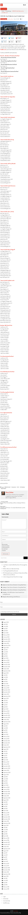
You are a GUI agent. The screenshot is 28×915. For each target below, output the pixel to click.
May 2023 (5, 704)
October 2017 (6, 846)
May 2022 (5, 730)
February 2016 (6, 886)
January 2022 (6, 738)
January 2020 (6, 789)
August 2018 (5, 825)
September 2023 (6, 696)
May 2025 (5, 654)
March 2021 (5, 759)
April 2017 (5, 859)
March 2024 (5, 683)
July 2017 (5, 853)
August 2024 (5, 673)
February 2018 (6, 838)
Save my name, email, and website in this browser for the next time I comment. (5, 547)
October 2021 (6, 745)
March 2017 (5, 861)
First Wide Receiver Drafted (7, 371)
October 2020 (6, 770)
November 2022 (6, 717)
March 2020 (5, 785)
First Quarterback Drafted (6, 356)
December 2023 (6, 690)
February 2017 (6, 863)
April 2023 (5, 707)
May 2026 (5, 628)
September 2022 (6, 721)
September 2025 (6, 645)
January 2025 (6, 662)
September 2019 (6, 798)
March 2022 (5, 734)
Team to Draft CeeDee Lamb (7, 280)
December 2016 (6, 867)
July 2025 (5, 649)
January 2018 (6, 840)
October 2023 (6, 694)
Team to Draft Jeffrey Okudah (7, 163)
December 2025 (6, 639)
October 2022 (6, 719)
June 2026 (5, 626)
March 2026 (5, 632)
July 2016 (5, 878)
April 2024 (5, 681)
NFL (18, 487)
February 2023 (6, 711)
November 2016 (6, 870)
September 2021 (6, 747)
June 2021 (5, 753)
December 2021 (6, 740)
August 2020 (6, 774)
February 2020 (6, 787)
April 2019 (5, 808)
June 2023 (5, 702)
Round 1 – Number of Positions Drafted (9, 55)
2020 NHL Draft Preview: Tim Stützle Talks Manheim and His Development (12, 508)
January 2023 (6, 713)
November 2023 (6, 692)
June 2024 (5, 677)
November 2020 (6, 768)
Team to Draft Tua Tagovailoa (7, 96)
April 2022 (5, 732)
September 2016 (6, 874)
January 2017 (6, 865)
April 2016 (5, 884)
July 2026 (5, 624)
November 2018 (6, 819)
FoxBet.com (3, 49)
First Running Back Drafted (7, 392)
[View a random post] (25, 5)
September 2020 (6, 772)
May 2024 (5, 679)
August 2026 (6, 622)
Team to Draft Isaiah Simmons (7, 185)
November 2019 (6, 793)
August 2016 (5, 876)
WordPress (7, 912)
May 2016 (5, 882)
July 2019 (5, 802)
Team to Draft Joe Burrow (6, 76)
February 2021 (6, 762)
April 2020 (5, 783)
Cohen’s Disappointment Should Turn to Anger (13, 577)
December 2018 (6, 817)
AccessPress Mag (17, 912)
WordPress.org (6, 903)
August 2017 (5, 850)
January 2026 (6, 637)
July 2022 (5, 726)
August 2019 (5, 800)
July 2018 (5, 827)
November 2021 (6, 743)
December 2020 (6, 766)
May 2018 (5, 831)
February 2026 (6, 635)
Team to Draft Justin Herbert (7, 117)
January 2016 (6, 889)
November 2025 (6, 641)
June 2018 (5, 829)
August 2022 (6, 723)
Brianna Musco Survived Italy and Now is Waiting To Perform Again (12, 503)
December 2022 (6, 715)
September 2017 (6, 848)
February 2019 (6, 812)
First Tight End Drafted (6, 412)
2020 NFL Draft (7, 487)
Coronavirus (14, 487)
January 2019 (6, 815)
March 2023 (5, 709)
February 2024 (6, 685)
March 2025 (5, 658)
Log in (4, 896)
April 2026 (5, 630)
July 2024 (5, 675)
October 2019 (6, 795)
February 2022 (6, 736)
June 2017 (5, 855)
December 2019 (6, 791)
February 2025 (6, 660)
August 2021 (5, 749)
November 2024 (6, 666)
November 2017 (6, 844)
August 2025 (6, 647)
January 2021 (6, 764)
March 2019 (5, 810)
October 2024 (6, 668)
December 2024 (6, 664)
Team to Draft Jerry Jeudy (7, 211)
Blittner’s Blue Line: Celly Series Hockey (11, 568)
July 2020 (5, 776)
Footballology (8, 11)
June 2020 (5, 779)
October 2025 (6, 643)
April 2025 (5, 656)
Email (1, 606)
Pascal (4, 596)
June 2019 (5, 804)
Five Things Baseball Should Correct (10, 571)
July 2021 (5, 751)
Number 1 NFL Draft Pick (6, 325)
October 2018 (6, 821)
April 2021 (5, 757)
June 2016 (5, 880)
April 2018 (5, 834)
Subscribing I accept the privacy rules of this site (10, 611)
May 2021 (5, 755)
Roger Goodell (3, 488)
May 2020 (5, 781)
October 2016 (6, 872)
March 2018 (5, 836)
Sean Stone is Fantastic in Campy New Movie (17, 585)
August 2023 (6, 698)
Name (1, 602)
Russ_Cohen (11, 19)
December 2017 (6, 842)
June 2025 (5, 651)
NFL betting (22, 487)
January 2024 (6, 687)
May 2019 (5, 806)
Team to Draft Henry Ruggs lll (7, 249)
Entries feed (5, 898)
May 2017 (5, 857)
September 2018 (6, 823)
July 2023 (5, 700)
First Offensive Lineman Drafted (8, 447)
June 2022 (5, 728)
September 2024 (6, 671)
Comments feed (6, 900)
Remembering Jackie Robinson (13, 596)
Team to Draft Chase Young (7, 139)
